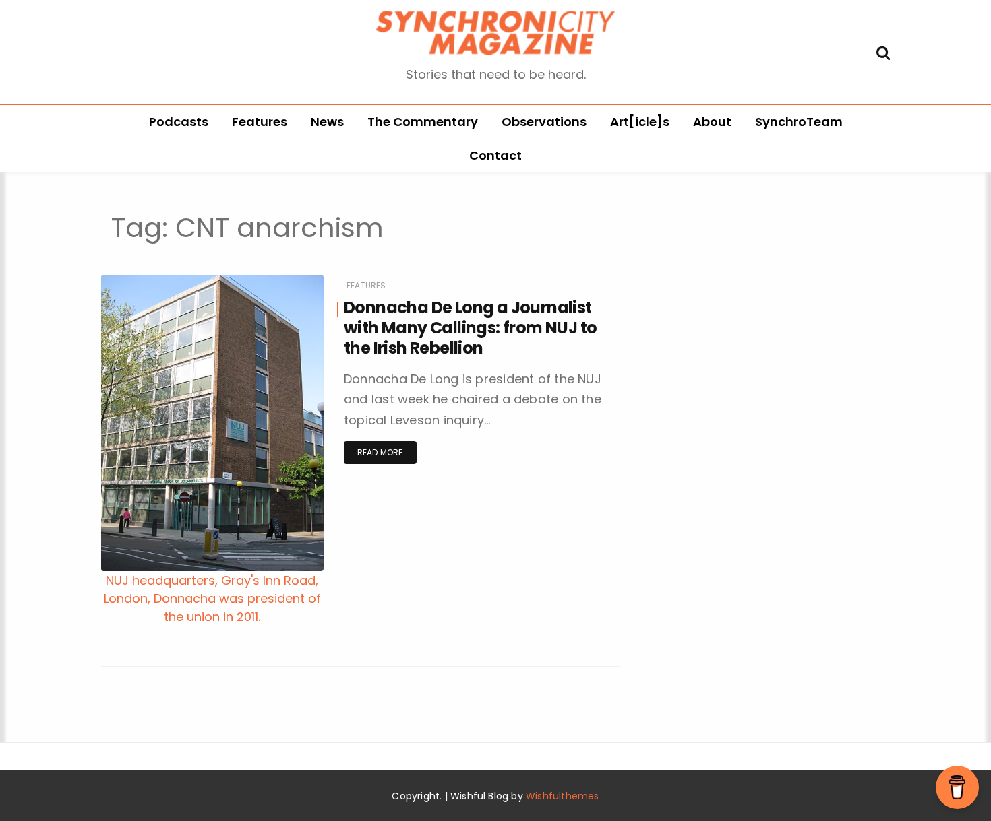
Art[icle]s (639, 121)
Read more (380, 452)
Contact (495, 155)
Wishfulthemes (562, 796)
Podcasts (178, 121)
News (327, 121)
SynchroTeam (799, 121)
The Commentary (422, 121)
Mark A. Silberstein (178, 626)
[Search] (883, 51)
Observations (544, 121)
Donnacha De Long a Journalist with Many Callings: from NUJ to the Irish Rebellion (470, 327)
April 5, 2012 (284, 626)
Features (259, 121)
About (712, 121)
